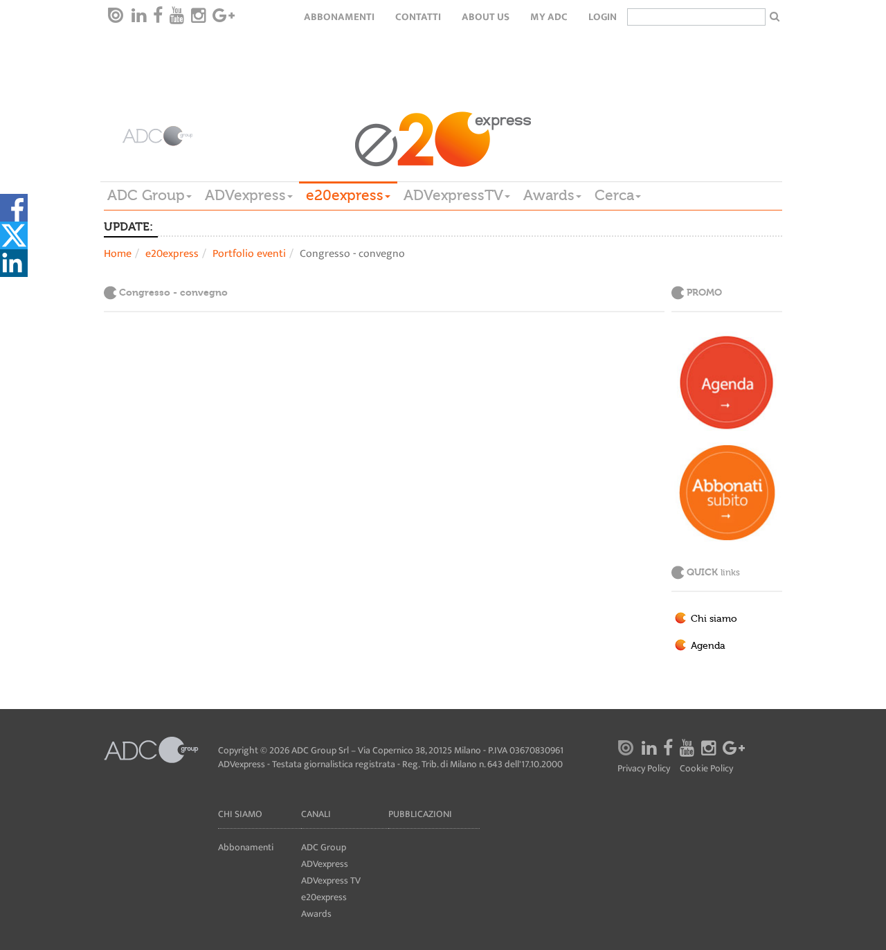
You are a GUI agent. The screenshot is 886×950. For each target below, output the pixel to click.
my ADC (549, 17)
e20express (344, 195)
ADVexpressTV (453, 195)
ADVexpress (245, 195)
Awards (549, 195)
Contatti (418, 17)
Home (118, 253)
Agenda (708, 646)
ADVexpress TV (331, 880)
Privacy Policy (643, 769)
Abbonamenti (339, 17)
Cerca (614, 195)
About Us (485, 17)
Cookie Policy (706, 769)
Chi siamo (714, 619)
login (602, 17)
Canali (316, 814)
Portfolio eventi (249, 253)
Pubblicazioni (420, 814)
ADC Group (146, 195)
